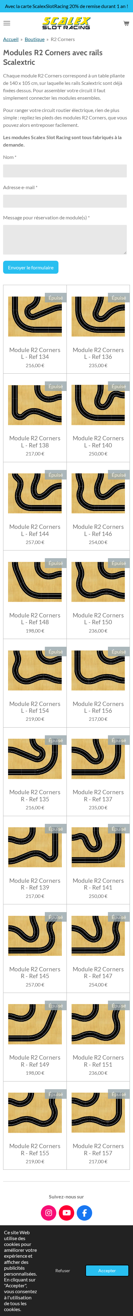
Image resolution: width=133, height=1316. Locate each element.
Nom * (9, 157)
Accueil (11, 39)
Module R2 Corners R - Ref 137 (98, 795)
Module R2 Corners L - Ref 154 (34, 707)
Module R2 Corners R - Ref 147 (98, 972)
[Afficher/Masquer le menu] (7, 23)
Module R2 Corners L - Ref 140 (98, 441)
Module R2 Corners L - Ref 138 (34, 441)
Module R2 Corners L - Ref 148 (34, 618)
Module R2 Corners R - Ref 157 (98, 1149)
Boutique (35, 39)
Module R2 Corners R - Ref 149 (34, 1061)
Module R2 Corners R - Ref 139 (34, 884)
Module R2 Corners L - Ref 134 (34, 353)
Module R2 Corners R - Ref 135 (34, 795)
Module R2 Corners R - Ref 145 (34, 972)
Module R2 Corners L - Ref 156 (98, 707)
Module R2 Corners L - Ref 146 (98, 530)
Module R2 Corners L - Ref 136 (98, 353)
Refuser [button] (62, 1270)
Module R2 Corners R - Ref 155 (34, 1149)
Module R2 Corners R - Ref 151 (98, 1061)
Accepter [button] (107, 1270)
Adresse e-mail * (20, 187)
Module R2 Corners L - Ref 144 (34, 530)
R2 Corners (63, 39)
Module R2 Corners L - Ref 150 (98, 618)
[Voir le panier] (126, 23)
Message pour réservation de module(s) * (46, 217)
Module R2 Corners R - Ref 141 (98, 884)
